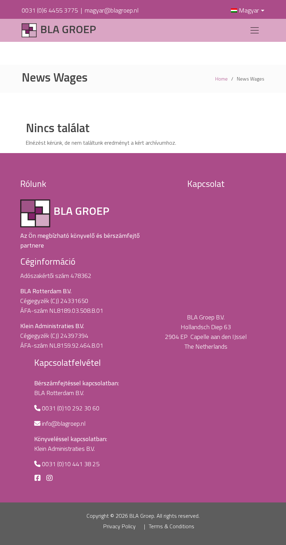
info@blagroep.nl (63, 423)
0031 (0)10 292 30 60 (70, 408)
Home (221, 78)
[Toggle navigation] (254, 30)
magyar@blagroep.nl (111, 10)
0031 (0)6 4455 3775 (50, 10)
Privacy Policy (119, 526)
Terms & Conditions (171, 526)
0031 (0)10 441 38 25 (70, 464)
